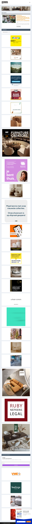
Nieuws (26, 21)
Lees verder (18, 26)
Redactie (21, 21)
